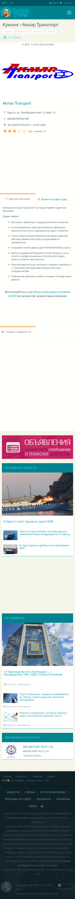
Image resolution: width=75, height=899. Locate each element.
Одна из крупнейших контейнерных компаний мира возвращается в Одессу (45, 533)
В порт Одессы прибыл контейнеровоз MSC (44, 547)
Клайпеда (37, 755)
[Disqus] (37, 382)
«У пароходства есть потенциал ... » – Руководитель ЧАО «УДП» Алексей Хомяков (33, 673)
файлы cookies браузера (44, 865)
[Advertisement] (37, 309)
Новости (13, 792)
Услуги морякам (52, 792)
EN (12, 2)
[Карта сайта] (42, 806)
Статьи (30, 792)
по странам (14, 37)
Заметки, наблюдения (19, 684)
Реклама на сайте (18, 799)
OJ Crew (28, 747)
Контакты (43, 799)
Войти (55, 2)
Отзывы (67, 2)
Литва (26, 755)
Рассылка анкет (34, 780)
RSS (47, 780)
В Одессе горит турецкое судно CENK (29, 521)
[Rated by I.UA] (65, 886)
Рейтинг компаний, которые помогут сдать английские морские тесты (43, 714)
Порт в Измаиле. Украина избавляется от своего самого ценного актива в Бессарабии (44, 696)
